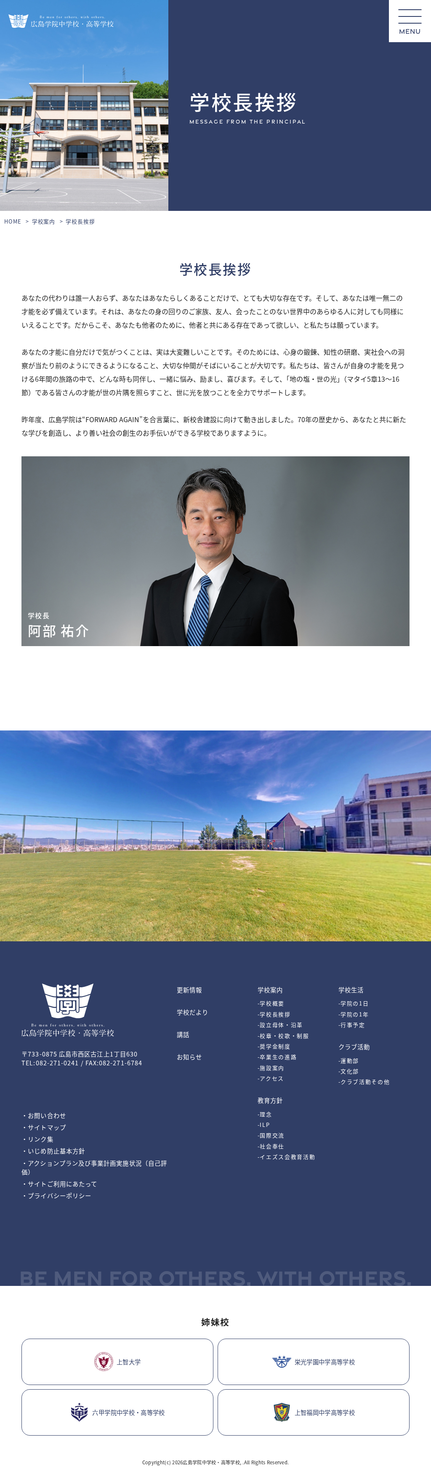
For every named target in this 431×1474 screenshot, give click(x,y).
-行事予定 (351, 1025)
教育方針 (270, 1100)
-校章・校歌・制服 (283, 1036)
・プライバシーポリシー (56, 1195)
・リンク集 (37, 1138)
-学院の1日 (353, 1003)
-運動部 (348, 1060)
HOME (12, 221)
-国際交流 (271, 1135)
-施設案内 (271, 1068)
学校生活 (351, 989)
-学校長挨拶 (274, 1014)
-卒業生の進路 (277, 1057)
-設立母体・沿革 (280, 1025)
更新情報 (189, 989)
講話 (183, 1034)
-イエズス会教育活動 (287, 1157)
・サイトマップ (43, 1127)
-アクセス (271, 1078)
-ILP (264, 1125)
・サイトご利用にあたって (59, 1183)
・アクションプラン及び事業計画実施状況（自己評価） (94, 1167)
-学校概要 (271, 1003)
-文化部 (348, 1071)
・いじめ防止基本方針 (53, 1150)
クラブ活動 (354, 1046)
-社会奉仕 (271, 1146)
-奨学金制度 (274, 1046)
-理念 (265, 1114)
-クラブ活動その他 (364, 1082)
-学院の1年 (353, 1014)
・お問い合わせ (43, 1115)
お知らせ (189, 1056)
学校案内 (44, 221)
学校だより (192, 1012)
